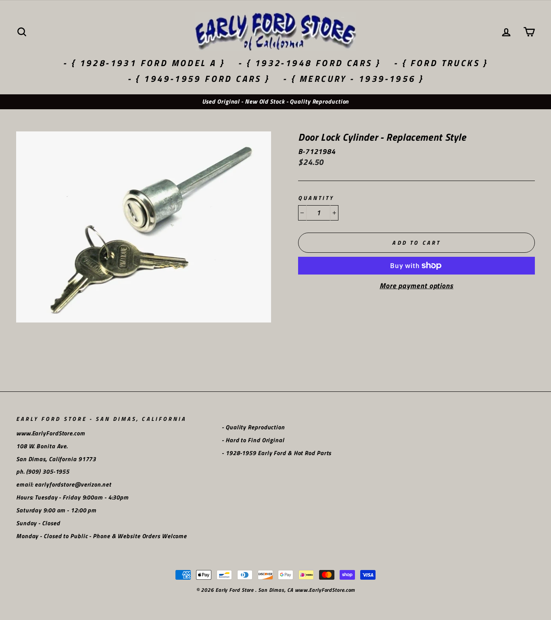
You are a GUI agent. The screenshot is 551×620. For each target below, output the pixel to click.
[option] (275, 101)
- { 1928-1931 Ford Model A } (143, 63)
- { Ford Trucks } (441, 63)
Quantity (316, 198)
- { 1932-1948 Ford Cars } (309, 63)
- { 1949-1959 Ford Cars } (198, 78)
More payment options (416, 286)
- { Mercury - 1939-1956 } (353, 78)
